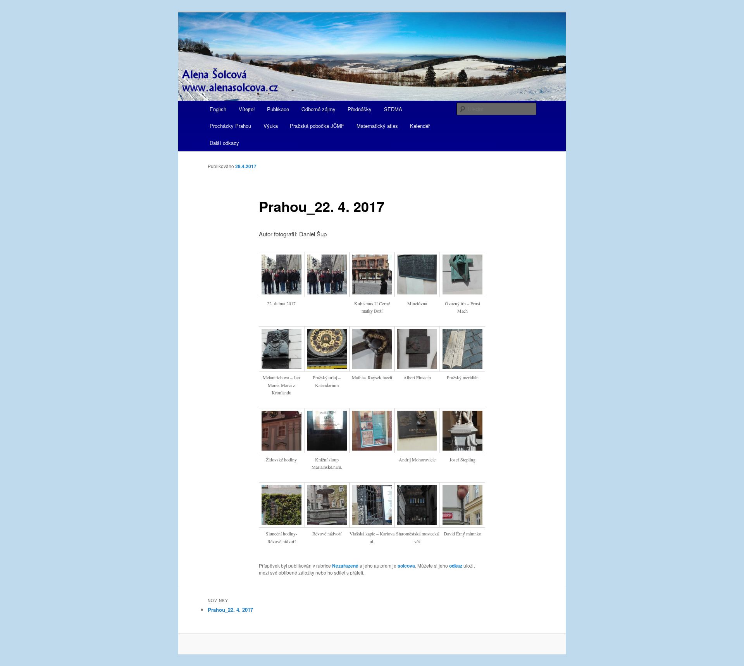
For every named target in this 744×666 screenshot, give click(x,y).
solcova (406, 565)
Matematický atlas (377, 125)
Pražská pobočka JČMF (317, 125)
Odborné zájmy (318, 109)
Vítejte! (247, 109)
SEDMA (393, 109)
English (218, 109)
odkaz (455, 565)
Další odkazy (224, 142)
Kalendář (420, 125)
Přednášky (360, 109)
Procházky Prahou (230, 125)
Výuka (271, 125)
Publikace (278, 109)
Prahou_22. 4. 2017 (230, 609)
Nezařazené (345, 565)
